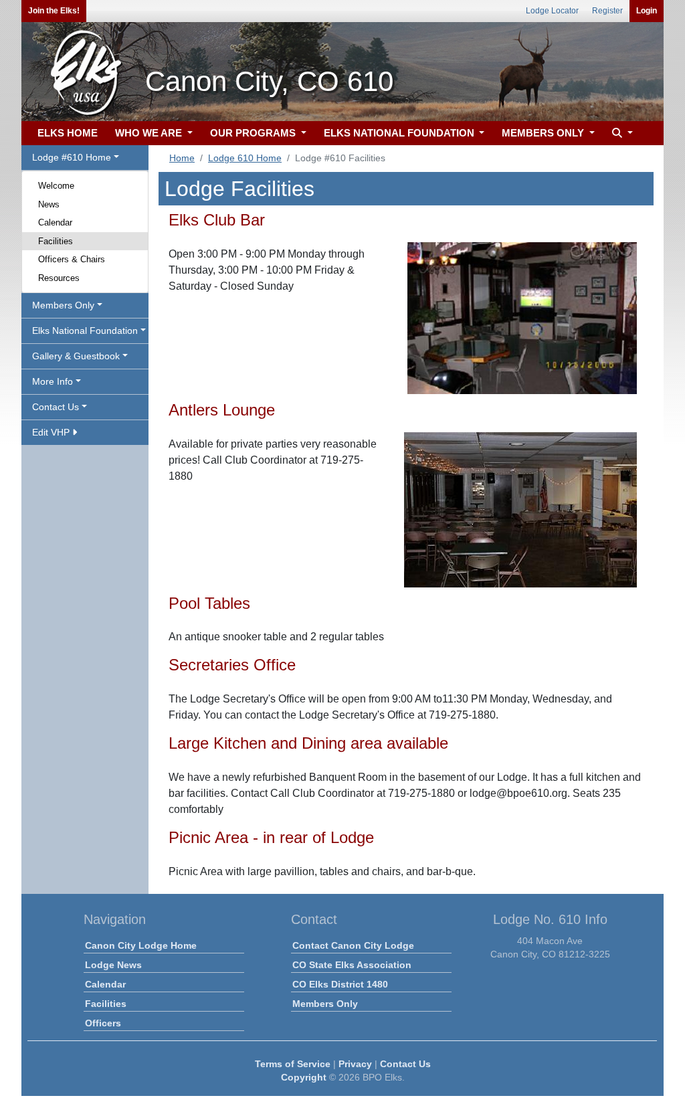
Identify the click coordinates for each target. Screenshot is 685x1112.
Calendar (55, 222)
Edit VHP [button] (52, 432)
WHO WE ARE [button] (150, 132)
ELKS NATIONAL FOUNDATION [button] (400, 132)
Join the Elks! (54, 10)
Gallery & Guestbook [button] (76, 356)
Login (646, 10)
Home (182, 158)
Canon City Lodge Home (141, 945)
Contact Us (405, 1063)
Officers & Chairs (71, 259)
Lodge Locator (552, 10)
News (49, 204)
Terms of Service (292, 1063)
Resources (59, 278)
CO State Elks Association (351, 964)
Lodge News (113, 964)
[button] (621, 133)
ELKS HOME (67, 132)
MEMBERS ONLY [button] (544, 132)
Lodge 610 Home (245, 158)
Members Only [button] (63, 305)
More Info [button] (52, 381)
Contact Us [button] (55, 406)
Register (607, 10)
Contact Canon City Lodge (353, 945)
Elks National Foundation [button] (85, 330)
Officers (103, 1023)
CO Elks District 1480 (340, 984)
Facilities (55, 241)
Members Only (325, 1003)
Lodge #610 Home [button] (71, 157)
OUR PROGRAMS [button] (254, 132)
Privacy (355, 1063)
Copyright (303, 1077)
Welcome (56, 186)
